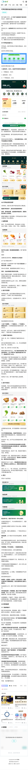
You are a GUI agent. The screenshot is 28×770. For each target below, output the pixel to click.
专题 (21, 5)
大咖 (17, 5)
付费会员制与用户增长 (20, 719)
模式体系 (4, 12)
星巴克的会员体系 (5, 704)
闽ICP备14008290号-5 (14, 761)
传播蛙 (17, 759)
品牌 (6, 5)
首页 (2, 5)
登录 (14, 741)
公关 (13, 5)
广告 (9, 5)
